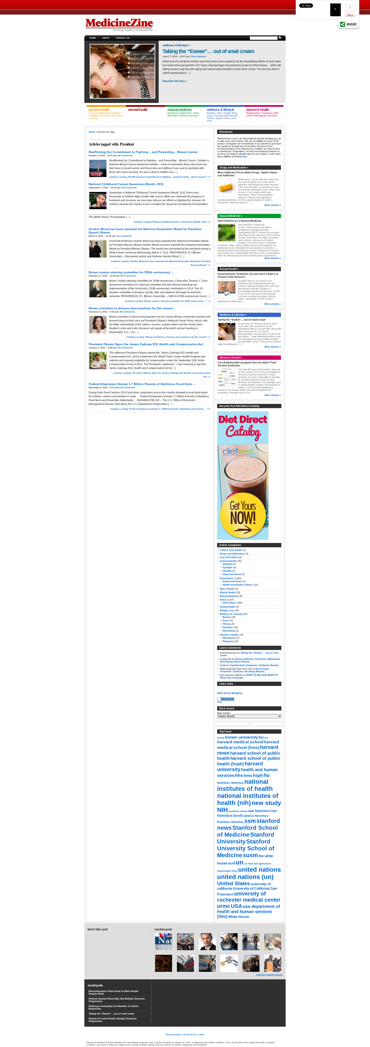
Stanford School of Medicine (247, 831)
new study (266, 803)
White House (238, 917)
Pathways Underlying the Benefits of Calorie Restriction (114, 1007)
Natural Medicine (229, 596)
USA (236, 906)
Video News (229, 602)
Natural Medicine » (231, 215)
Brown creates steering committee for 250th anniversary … (131, 272)
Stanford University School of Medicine (245, 848)
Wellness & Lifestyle (231, 614)
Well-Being (229, 630)
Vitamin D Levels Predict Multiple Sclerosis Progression (113, 1019)
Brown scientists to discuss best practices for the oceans (131, 308)
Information (226, 578)
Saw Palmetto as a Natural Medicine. (240, 220)
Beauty (227, 617)
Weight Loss (227, 610)
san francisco (259, 811)
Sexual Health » (229, 269)
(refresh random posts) (269, 975)
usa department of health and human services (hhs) (248, 911)
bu (261, 737)
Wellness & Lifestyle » (176, 45)
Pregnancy (229, 641)
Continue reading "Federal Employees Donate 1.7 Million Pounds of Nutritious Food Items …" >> (160, 409)
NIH (222, 809)
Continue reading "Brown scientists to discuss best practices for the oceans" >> (169, 337)
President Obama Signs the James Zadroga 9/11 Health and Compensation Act (146, 344)
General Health (228, 561)
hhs (239, 775)
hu (267, 775)
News (223, 599)
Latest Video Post (97, 929)
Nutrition (228, 627)
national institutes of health (245, 785)
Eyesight (228, 567)
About (106, 38)
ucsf (231, 863)
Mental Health (227, 592)
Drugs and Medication (232, 553)
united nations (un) (245, 876)
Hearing (227, 571)
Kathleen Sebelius (230, 782)
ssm (250, 821)
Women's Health (229, 635)
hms (248, 775)
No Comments (125, 155)
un (239, 862)
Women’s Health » (231, 357)
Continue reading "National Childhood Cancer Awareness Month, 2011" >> (172, 222)
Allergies (228, 564)
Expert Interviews (232, 581)
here (244, 156)
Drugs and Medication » (234, 167)
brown (220, 737)
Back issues (223, 713)
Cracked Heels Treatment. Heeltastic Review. (254, 665)
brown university (241, 737)
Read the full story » (175, 81)
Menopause (229, 638)
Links (201, 1034)
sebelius (248, 815)
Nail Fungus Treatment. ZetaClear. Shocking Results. (244, 670)
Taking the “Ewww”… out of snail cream (208, 51)
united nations (259, 869)
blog (219, 702)
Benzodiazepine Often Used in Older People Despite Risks (113, 992)
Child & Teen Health (231, 550)
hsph (258, 775)
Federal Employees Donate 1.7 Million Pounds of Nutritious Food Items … (142, 384)
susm (250, 855)
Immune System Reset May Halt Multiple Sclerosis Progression (117, 999)
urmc (223, 906)
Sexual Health (227, 606)
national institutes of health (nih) (247, 799)
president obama (238, 811)
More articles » (273, 205)
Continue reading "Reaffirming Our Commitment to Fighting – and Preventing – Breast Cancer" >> (160, 177)
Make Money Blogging (229, 693)
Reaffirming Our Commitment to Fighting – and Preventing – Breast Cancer (143, 152)
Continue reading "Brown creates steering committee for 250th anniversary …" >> (168, 301)
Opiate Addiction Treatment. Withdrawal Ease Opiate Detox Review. (250, 660)
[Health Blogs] (225, 700)
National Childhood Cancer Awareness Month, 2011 (126, 184)
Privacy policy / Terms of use (181, 1034)
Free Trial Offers (229, 557)
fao (266, 737)
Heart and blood (232, 574)
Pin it (350, 15)
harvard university (240, 766)
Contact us (123, 38)
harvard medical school (240, 742)
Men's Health (227, 588)
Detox (226, 620)
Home (93, 38)
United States (233, 883)
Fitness (227, 624)
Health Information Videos (237, 584)
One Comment (198, 56)
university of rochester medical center (248, 897)
